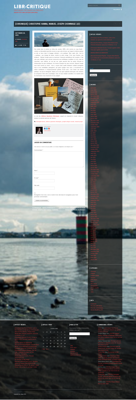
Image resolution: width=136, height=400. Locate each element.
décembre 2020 (95, 218)
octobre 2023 (94, 149)
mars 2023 (93, 163)
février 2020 (94, 239)
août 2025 (93, 104)
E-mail (36, 178)
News (92, 281)
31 (65, 346)
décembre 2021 (95, 194)
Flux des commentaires (97, 308)
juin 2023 (93, 157)
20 (50, 343)
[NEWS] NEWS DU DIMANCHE (99, 52)
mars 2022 (93, 188)
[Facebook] (121, 9)
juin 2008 (93, 245)
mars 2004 (93, 257)
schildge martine (102, 356)
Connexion (93, 303)
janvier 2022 (94, 192)
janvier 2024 (94, 143)
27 (50, 346)
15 (57, 340)
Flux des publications (96, 305)
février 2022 (94, 190)
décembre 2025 (95, 96)
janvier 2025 (94, 118)
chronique (24, 39)
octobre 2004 (94, 253)
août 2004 (93, 255)
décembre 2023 (95, 145)
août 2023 (93, 153)
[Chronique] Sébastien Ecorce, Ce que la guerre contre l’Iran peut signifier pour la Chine (26, 339)
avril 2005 (93, 247)
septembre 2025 (95, 102)
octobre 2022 (94, 173)
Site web (36, 185)
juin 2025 (93, 108)
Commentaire (38, 150)
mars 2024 (93, 139)
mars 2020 (93, 237)
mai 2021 (93, 208)
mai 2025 (93, 110)
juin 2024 (93, 133)
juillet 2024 (93, 131)
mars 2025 (93, 114)
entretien (93, 277)
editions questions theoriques (53, 121)
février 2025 (94, 116)
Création (93, 273)
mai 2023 (93, 159)
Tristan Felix (101, 352)
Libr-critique (32, 6)
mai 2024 (93, 135)
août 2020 (93, 227)
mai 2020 (93, 233)
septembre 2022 (95, 176)
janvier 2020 (94, 241)
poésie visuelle (95, 287)
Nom (36, 170)
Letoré (99, 328)
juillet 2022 (93, 180)
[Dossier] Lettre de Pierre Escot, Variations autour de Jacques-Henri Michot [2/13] (109, 342)
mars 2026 (93, 90)
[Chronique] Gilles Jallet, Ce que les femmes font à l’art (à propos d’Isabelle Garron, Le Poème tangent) (110, 357)
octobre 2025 (94, 100)
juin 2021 (93, 206)
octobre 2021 (94, 198)
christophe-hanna (40, 121)
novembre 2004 (95, 251)
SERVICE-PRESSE (75, 355)
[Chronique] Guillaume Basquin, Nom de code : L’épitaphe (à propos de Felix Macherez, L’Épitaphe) (25, 352)
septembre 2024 (95, 126)
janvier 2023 (94, 167)
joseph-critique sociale (68, 121)
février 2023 (94, 165)
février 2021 (94, 214)
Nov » (47, 349)
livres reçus (94, 279)
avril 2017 (93, 243)
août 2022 (93, 178)
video (92, 292)
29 (57, 346)
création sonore (95, 275)
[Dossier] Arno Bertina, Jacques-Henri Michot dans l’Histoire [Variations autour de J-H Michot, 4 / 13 (26, 333)
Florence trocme (102, 346)
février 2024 (94, 141)
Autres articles (47, 130)
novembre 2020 (95, 220)
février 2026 (94, 92)
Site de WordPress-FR (97, 310)
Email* (91, 68)
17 (65, 340)
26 (47, 346)
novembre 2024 (95, 122)
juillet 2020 (93, 229)
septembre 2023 (95, 151)
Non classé (94, 283)
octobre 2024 (94, 124)
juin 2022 (93, 182)
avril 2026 (93, 88)
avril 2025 (93, 112)
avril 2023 (93, 161)
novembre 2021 (95, 196)
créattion (72, 349)
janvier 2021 (94, 216)
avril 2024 (93, 137)
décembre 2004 (95, 249)
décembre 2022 (95, 169)
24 (65, 343)
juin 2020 (93, 231)
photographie (94, 285)
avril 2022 (93, 186)
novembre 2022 (95, 171)
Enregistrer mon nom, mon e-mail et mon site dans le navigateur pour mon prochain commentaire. (56, 195)
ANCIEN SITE (74, 353)
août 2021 (93, 202)
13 (50, 340)
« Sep (43, 349)
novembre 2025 (95, 98)
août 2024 (93, 129)
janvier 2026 (94, 94)
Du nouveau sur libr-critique (22, 359)
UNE (16, 41)
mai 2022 (93, 184)
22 (57, 343)
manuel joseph (79, 121)
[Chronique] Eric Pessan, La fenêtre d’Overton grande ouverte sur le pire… (110, 363)
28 (54, 346)
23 (61, 343)
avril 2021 (93, 210)
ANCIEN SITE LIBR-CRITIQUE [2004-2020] (25, 12)
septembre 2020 (95, 225)
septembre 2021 (95, 200)
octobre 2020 (94, 222)
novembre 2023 (95, 147)
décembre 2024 (95, 120)
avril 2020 (93, 235)
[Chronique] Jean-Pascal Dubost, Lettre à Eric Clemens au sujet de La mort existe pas (109, 329)
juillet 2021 (93, 204)
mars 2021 (93, 212)
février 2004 (94, 259)
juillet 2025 (93, 106)
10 (65, 337)
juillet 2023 (93, 155)
